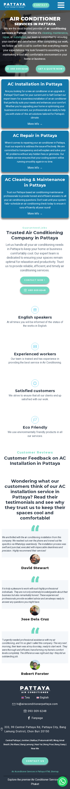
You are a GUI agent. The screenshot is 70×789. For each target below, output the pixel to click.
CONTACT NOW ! (34, 280)
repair (6, 37)
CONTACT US (35, 761)
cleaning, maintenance (55, 33)
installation (19, 37)
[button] (62, 781)
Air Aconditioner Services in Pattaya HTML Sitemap (35, 771)
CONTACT (41, 5)
